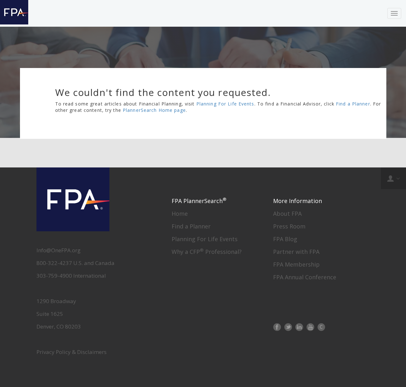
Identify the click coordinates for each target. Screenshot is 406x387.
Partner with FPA (296, 251)
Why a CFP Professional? (207, 251)
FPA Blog (285, 239)
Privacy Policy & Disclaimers (71, 352)
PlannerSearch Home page (154, 110)
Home (180, 213)
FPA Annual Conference (304, 277)
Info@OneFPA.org (58, 250)
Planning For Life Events (225, 104)
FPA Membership (296, 264)
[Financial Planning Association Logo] (14, 13)
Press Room (289, 226)
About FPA (287, 213)
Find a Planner (353, 104)
